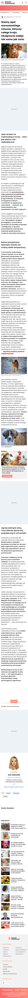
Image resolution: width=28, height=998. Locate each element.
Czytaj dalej (7, 476)
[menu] (22, 3)
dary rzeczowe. (11, 598)
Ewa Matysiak (8, 17)
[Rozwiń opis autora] (14, 784)
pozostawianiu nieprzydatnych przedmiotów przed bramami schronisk (12, 194)
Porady (5, 796)
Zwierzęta (16, 793)
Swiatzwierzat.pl (5, 12)
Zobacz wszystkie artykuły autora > (14, 787)
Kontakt (17, 990)
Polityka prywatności (7, 990)
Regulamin (24, 990)
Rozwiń (14, 701)
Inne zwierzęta (16, 12)
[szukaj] (26, 3)
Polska (8, 793)
